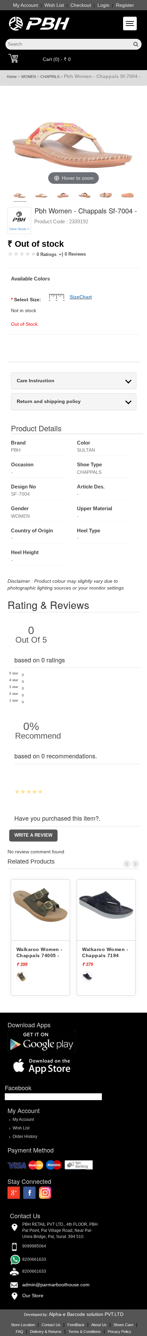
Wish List (54, 5)
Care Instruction (35, 380)
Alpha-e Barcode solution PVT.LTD (86, 1314)
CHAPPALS (49, 77)
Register (125, 5)
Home (12, 77)
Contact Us (51, 1325)
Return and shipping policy (49, 401)
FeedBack (75, 1325)
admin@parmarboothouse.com (56, 1284)
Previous (127, 864)
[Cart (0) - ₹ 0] (13, 58)
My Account (25, 5)
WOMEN (28, 77)
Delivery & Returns (46, 1332)
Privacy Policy (119, 1332)
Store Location (23, 1325)
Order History (25, 1136)
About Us (99, 1325)
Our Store (32, 1295)
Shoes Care (123, 1325)
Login (103, 5)
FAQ (19, 1332)
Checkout (80, 5)
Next (135, 864)
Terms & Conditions (84, 1332)
